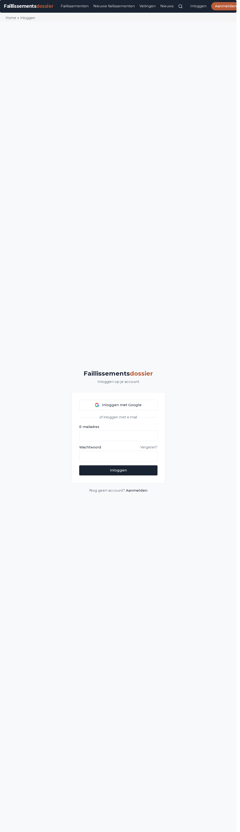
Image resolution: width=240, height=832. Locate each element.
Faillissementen (75, 6)
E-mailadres (89, 427)
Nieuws (166, 6)
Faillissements (118, 373)
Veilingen (147, 6)
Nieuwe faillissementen (114, 6)
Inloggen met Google (122, 405)
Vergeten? (149, 447)
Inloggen (198, 6)
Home (11, 18)
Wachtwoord (90, 447)
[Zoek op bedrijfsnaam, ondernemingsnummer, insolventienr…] (180, 6)
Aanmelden (136, 490)
